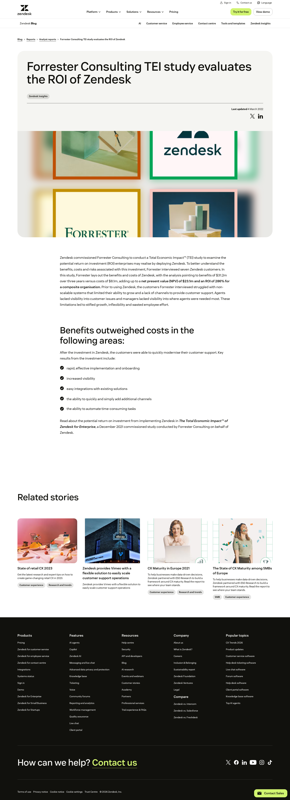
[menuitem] (264, 3)
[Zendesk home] (25, 10)
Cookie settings (74, 791)
